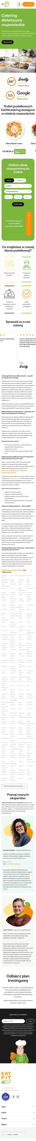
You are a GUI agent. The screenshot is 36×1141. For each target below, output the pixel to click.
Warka (3, 753)
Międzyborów (14, 681)
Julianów (12, 643)
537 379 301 (8, 862)
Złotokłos (21, 774)
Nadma (4, 696)
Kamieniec (21, 645)
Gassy (20, 613)
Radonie (12, 723)
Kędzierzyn (13, 649)
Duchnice (4, 609)
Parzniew (12, 708)
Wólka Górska (30, 761)
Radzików (4, 728)
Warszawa (13, 753)
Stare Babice (30, 738)
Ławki (3, 670)
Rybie (11, 730)
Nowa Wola (30, 696)
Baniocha (21, 580)
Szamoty (29, 744)
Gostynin (29, 616)
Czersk (29, 601)
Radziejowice (22, 723)
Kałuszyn (12, 645)
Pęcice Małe (13, 713)
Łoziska (29, 673)
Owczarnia (30, 704)
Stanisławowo (5, 738)
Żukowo (12, 778)
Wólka (20, 761)
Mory (28, 685)
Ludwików (4, 677)
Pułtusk (12, 721)
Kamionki (4, 647)
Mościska (4, 689)
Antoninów (30, 575)
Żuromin (21, 778)
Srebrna (21, 734)
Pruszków (29, 717)
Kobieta (9, 180)
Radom (29, 721)
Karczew (29, 647)
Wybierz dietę (7, 42)
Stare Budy (5, 742)
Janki (20, 637)
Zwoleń (4, 780)
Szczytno (21, 746)
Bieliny (28, 582)
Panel (19, 4)
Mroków (21, 689)
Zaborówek (13, 772)
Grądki (20, 618)
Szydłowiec (30, 746)
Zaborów (4, 772)
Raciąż (20, 721)
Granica (4, 622)
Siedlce (4, 732)
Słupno (29, 732)
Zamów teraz (28, 4)
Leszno (21, 670)
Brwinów (12, 588)
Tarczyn (4, 749)
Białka (28, 580)
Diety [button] (4, 1107)
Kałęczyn (29, 643)
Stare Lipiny (13, 742)
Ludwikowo (13, 677)
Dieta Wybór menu (14, 143)
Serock (29, 730)
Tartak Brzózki (14, 749)
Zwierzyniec (30, 778)
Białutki (12, 582)
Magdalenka (22, 677)
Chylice (21, 594)
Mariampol (5, 679)
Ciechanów (13, 599)
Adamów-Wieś (14, 575)
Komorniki (21, 656)
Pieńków (4, 715)
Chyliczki (4, 599)
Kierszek (12, 653)
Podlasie (12, 717)
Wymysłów (30, 766)
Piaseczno (21, 713)
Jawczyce (21, 639)
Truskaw (12, 751)
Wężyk (20, 753)
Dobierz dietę (18, 204)
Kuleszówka (22, 666)
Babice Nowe (5, 580)
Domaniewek (30, 605)
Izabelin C (21, 630)
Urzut (28, 751)
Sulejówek (13, 744)
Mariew (12, 679)
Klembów (29, 653)
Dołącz (30, 1021)
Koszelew (4, 662)
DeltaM (10, 1134)
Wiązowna (30, 753)
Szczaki (4, 746)
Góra (3, 616)
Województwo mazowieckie (11, 570)
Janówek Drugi (6, 639)
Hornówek (4, 630)
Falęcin (29, 609)
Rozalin (4, 730)
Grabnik (12, 618)
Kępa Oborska (22, 649)
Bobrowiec (13, 584)
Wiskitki (29, 755)
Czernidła (21, 601)
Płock (20, 715)
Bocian (20, 584)
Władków (13, 757)
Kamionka (29, 645)
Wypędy (4, 770)
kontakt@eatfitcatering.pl (13, 864)
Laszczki (29, 666)
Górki (20, 616)
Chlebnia (12, 592)
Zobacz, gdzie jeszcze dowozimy (13, 786)
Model (20, 685)
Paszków (29, 708)
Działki (12, 609)
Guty (3, 626)
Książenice (4, 666)
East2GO (15, 1134)
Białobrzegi (5, 582)
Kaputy (21, 647)
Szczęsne (12, 746)
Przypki (4, 721)
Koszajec (29, 660)
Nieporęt (21, 696)
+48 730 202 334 (8, 1088)
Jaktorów (29, 634)
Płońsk (29, 715)
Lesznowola (30, 670)
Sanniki (21, 730)
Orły (20, 702)
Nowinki (4, 698)
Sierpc (12, 732)
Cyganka (29, 599)
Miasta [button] (4, 1124)
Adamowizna (22, 575)
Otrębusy (12, 704)
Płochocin (13, 715)
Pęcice (3, 713)
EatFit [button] (4, 1113)
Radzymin (13, 728)
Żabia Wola (22, 770)
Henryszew (30, 626)
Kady (20, 643)
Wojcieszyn (22, 757)
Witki (3, 757)
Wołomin (12, 766)
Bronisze (4, 588)
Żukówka (4, 778)
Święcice (21, 744)
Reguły (29, 728)
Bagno (12, 580)
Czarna (4, 601)
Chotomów (22, 592)
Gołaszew (29, 613)
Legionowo (13, 670)
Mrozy (28, 689)
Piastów (29, 713)
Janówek (29, 637)
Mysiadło (12, 694)
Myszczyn (21, 694)
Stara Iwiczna (22, 738)
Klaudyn (21, 653)
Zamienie (21, 772)
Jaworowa (29, 639)
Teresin (21, 749)
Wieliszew (13, 755)
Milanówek (30, 681)
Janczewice (5, 637)
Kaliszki (4, 645)
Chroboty (29, 592)
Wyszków (13, 770)
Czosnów (4, 605)
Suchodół (29, 742)
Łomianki (12, 673)
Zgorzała (4, 774)
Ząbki (28, 770)
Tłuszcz (29, 749)
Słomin (21, 732)
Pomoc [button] (4, 1118)
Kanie (11, 647)
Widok (3, 755)
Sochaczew (5, 734)
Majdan (29, 677)
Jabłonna (12, 634)
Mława (12, 685)
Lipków (4, 673)
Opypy (12, 702)
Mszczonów (5, 694)
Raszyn (21, 728)
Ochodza (29, 698)
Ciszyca (21, 599)
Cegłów (4, 592)
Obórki (20, 698)
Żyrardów (13, 780)
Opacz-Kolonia (6, 702)
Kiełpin (3, 653)
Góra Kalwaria (14, 616)
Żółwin (28, 774)
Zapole (29, 772)
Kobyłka (4, 656)
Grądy (28, 618)
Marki (20, 679)
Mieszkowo (22, 681)
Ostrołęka (29, 702)
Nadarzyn (29, 694)
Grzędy (29, 622)
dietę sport (17, 470)
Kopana (12, 660)
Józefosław (5, 643)
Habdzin (12, 626)
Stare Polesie (22, 742)
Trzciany (21, 751)
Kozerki (12, 662)
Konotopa (29, 656)
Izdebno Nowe (6, 634)
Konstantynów (6, 660)
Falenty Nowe (14, 613)
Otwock (21, 704)
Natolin (12, 696)
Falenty (4, 613)
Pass (20, 708)
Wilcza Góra (22, 755)
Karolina (4, 649)
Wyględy (21, 766)
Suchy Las (4, 744)
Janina (12, 637)
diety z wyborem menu (13, 478)
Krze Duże (29, 662)
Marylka (29, 679)
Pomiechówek (23, 717)
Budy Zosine (30, 588)
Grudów (21, 622)
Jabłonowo (22, 634)
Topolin (4, 751)
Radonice (4, 723)
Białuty (20, 582)
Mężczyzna (20, 180)
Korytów (21, 660)
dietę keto (13, 472)
